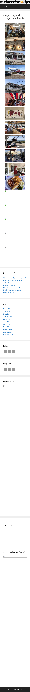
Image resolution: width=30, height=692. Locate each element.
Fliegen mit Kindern (9, 285)
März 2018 (6, 327)
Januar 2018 (7, 332)
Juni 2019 (6, 311)
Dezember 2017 (8, 335)
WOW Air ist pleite (9, 292)
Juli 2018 (6, 322)
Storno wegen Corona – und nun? (14, 278)
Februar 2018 (7, 329)
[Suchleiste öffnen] (27, 6)
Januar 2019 (7, 316)
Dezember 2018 (8, 319)
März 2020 (7, 309)
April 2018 (6, 324)
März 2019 (6, 314)
